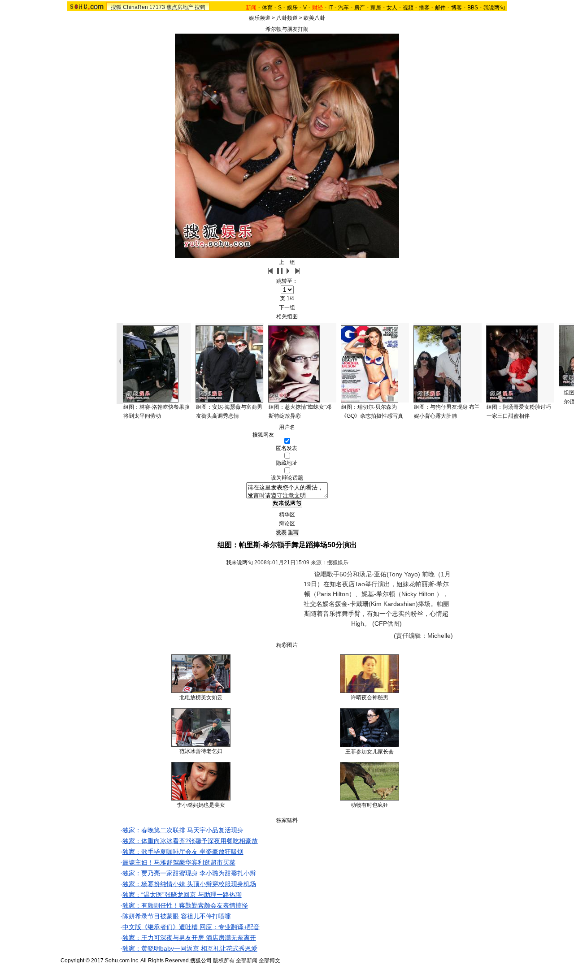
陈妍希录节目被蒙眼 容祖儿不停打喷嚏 (176, 916)
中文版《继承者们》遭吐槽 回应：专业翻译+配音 (191, 926)
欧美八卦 (314, 18)
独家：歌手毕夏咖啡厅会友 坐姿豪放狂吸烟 (183, 851)
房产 (359, 7)
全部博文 (269, 960)
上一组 (287, 262)
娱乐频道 (259, 18)
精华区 (287, 514)
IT (330, 7)
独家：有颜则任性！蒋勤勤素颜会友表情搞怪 (185, 905)
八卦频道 (287, 18)
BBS (472, 7)
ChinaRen (135, 7)
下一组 (287, 307)
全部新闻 (246, 960)
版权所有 (224, 960)
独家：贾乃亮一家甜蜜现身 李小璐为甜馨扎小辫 (189, 873)
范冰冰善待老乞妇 (200, 751)
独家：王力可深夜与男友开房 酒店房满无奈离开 (189, 937)
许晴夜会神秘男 (369, 697)
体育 (267, 7)
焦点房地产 (179, 7)
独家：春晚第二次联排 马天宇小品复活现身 (183, 830)
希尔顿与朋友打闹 (287, 29)
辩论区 (287, 523)
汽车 (343, 7)
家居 (375, 7)
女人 (392, 7)
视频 (408, 7)
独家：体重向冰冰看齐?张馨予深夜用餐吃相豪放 (190, 840)
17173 (157, 7)
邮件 (440, 7)
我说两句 (494, 7)
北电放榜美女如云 (200, 697)
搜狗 (200, 7)
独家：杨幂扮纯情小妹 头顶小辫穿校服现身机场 (189, 883)
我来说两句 (239, 562)
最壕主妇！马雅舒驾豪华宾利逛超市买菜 (178, 862)
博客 (456, 7)
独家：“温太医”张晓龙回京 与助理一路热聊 (182, 894)
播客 (424, 7)
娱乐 (292, 7)
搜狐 (116, 7)
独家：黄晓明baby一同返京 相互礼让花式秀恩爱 (189, 948)
